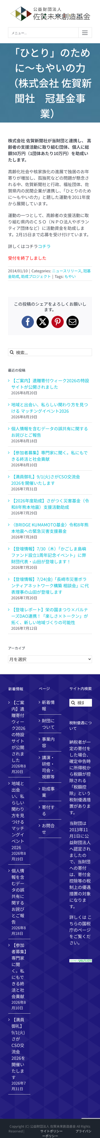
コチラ (44, 246)
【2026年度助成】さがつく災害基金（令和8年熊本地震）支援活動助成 (50, 503)
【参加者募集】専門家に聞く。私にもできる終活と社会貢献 (49, 455)
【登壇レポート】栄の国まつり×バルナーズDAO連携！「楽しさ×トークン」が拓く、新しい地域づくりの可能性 (49, 615)
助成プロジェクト (36, 276)
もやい (70, 276)
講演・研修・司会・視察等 (48, 767)
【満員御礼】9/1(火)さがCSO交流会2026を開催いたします (45, 479)
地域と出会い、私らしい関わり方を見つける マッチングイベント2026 (49, 407)
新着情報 (48, 705)
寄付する (48, 810)
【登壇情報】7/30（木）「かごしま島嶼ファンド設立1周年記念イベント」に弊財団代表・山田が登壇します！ (48, 555)
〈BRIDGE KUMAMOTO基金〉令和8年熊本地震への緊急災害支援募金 (50, 527)
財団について (48, 723)
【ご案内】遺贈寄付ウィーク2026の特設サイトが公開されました (50, 383)
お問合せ (48, 828)
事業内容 (48, 742)
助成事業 (48, 791)
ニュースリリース (66, 270)
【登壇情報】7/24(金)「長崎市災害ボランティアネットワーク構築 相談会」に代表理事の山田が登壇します (50, 585)
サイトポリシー (51, 1131)
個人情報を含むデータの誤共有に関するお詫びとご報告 (17, 896)
